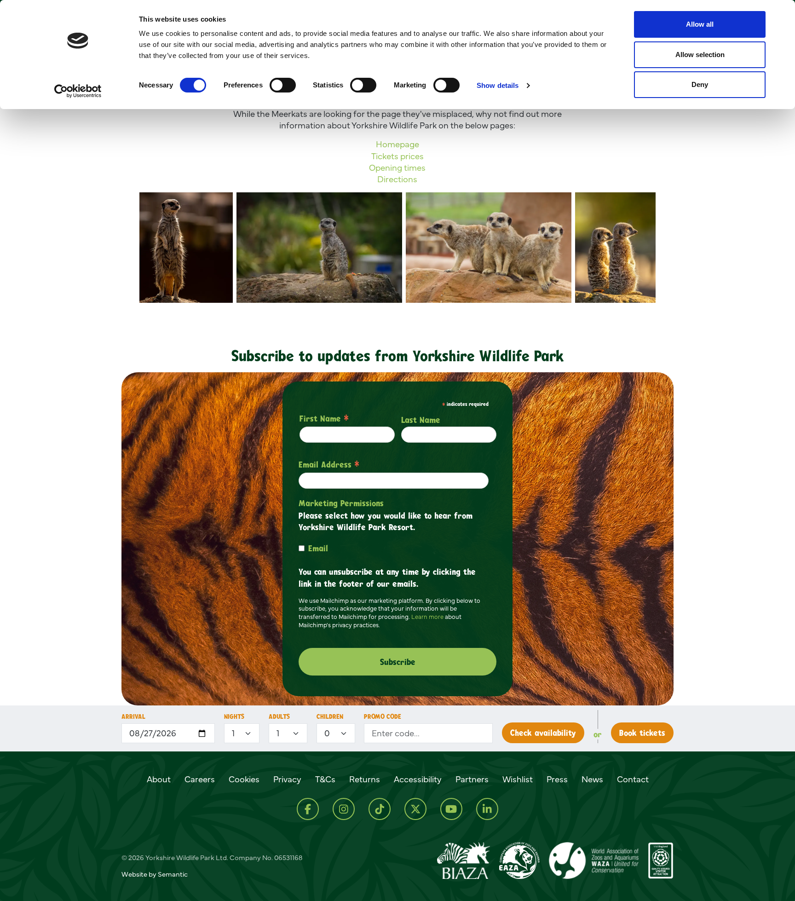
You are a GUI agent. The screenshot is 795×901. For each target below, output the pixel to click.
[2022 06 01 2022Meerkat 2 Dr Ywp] (186, 247)
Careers (199, 779)
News (592, 779)
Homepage (397, 144)
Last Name (420, 419)
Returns (364, 779)
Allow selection (700, 54)
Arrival (133, 716)
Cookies (244, 779)
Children (330, 716)
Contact (633, 779)
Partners (472, 779)
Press (557, 779)
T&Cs (325, 779)
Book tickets (642, 732)
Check (543, 732)
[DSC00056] (319, 247)
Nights (234, 716)
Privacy (287, 779)
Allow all (700, 24)
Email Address (329, 464)
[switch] (283, 85)
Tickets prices (397, 155)
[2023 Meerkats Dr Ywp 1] (615, 247)
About (159, 779)
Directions (397, 179)
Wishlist (517, 779)
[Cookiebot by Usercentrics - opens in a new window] (78, 91)
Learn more (427, 616)
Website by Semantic (154, 874)
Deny (699, 84)
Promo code (382, 716)
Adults (279, 716)
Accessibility (418, 779)
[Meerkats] (488, 247)
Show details (497, 85)
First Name (324, 418)
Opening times (397, 167)
